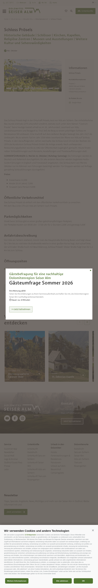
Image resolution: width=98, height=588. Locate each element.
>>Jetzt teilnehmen (20, 309)
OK (83, 581)
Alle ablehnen (62, 581)
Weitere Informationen (16, 581)
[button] (93, 530)
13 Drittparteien (30, 535)
